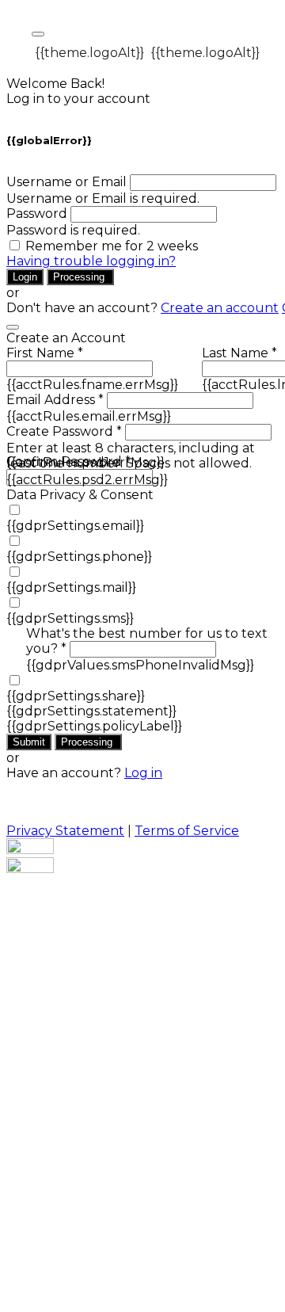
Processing (80, 277)
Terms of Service (187, 830)
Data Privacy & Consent (80, 494)
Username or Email (66, 181)
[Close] (12, 327)
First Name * (44, 352)
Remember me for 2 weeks (111, 246)
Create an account (220, 307)
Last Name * (239, 352)
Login (25, 277)
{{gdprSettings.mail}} (71, 587)
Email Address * (55, 399)
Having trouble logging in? (91, 261)
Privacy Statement (65, 830)
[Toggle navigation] (38, 34)
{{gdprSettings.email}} (75, 525)
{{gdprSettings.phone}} (79, 556)
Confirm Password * (68, 461)
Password (36, 213)
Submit (29, 742)
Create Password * (64, 431)
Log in (143, 772)
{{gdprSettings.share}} (75, 696)
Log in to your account (78, 98)
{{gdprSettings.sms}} (70, 618)
